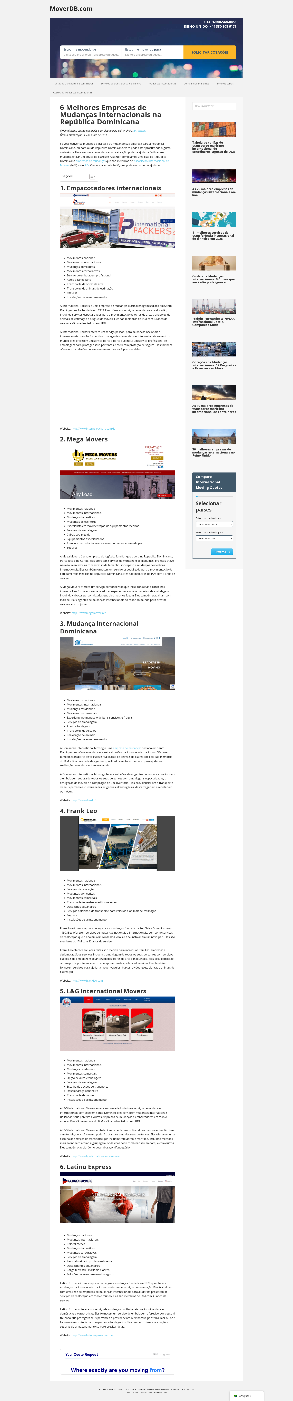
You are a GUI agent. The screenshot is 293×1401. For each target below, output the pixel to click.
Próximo (221, 552)
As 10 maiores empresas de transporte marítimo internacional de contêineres (214, 409)
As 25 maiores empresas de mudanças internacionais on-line (214, 192)
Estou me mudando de (208, 518)
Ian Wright (139, 130)
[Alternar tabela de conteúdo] (90, 177)
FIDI (87, 165)
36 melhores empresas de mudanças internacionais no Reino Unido (213, 452)
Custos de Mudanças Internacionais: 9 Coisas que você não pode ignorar (213, 279)
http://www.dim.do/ (83, 800)
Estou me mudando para (209, 532)
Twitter (190, 1389)
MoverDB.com (71, 8)
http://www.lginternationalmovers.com (96, 1156)
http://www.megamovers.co (89, 613)
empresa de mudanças (127, 748)
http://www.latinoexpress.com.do (92, 1335)
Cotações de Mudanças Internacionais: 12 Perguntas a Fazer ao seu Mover (214, 365)
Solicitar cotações (210, 52)
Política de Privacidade (140, 1389)
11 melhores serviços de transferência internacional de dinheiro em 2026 (213, 235)
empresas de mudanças (91, 161)
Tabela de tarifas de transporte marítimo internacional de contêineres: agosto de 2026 (213, 147)
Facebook (178, 1389)
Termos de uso (163, 1389)
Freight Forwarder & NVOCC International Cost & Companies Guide (213, 322)
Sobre (110, 1389)
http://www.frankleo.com (87, 980)
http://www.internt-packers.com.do (93, 428)
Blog (102, 1389)
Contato (120, 1389)
